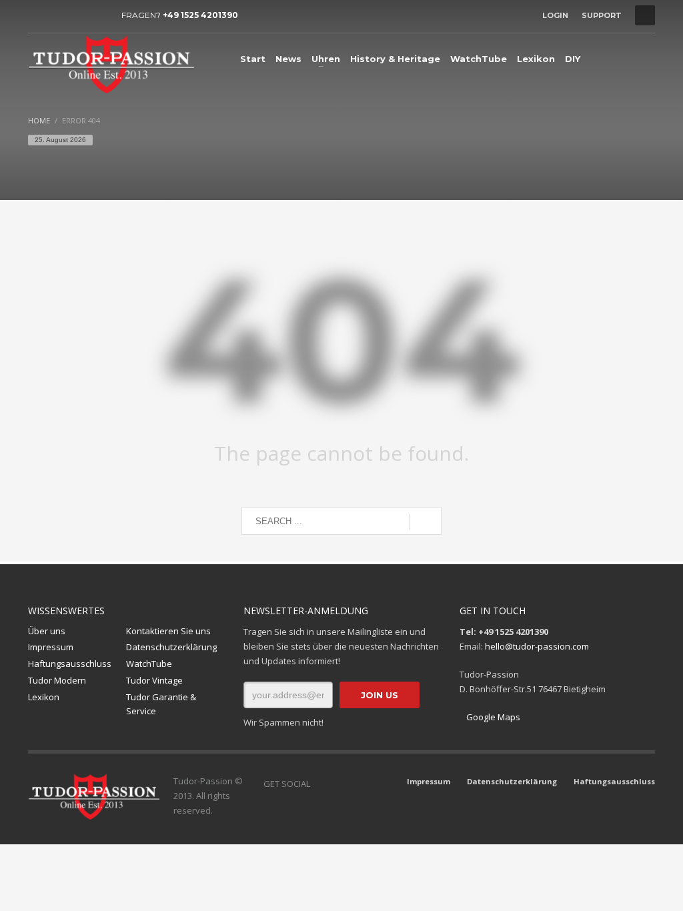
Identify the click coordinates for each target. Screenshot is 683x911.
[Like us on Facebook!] (320, 784)
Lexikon (43, 697)
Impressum (50, 647)
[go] (425, 522)
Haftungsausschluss (69, 664)
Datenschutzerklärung (171, 647)
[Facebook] (38, 15)
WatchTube (149, 664)
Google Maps (493, 717)
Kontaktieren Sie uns (168, 631)
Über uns (46, 631)
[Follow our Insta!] (340, 784)
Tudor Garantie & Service (161, 704)
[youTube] (78, 15)
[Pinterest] (98, 15)
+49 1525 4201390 (200, 15)
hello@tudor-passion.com (537, 646)
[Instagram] (58, 15)
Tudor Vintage (154, 680)
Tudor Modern (57, 680)
